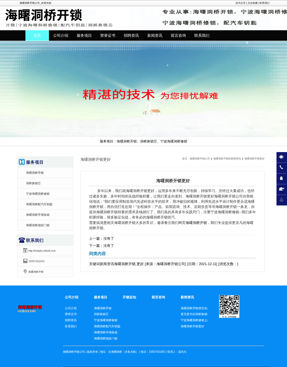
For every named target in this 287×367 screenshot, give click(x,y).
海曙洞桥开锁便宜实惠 (195, 308)
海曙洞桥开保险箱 (38, 214)
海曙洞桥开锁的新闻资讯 (227, 158)
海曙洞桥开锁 (196, 223)
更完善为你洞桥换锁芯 (195, 314)
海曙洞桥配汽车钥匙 (39, 204)
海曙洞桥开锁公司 (200, 158)
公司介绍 (71, 297)
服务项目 (100, 297)
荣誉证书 (71, 314)
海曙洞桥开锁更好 (192, 326)
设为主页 (241, 2)
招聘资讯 (71, 320)
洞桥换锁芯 (33, 183)
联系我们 (264, 2)
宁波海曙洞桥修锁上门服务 (198, 320)
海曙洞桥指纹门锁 (38, 225)
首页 (37, 35)
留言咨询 (158, 297)
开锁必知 (129, 297)
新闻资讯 (107, 264)
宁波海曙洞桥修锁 (38, 193)
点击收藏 (253, 2)
